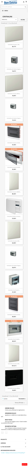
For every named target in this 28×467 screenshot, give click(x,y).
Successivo (22, 399)
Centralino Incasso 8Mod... (14, 93)
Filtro (23, 19)
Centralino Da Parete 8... (14, 290)
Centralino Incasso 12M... (14, 44)
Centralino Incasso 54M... (14, 363)
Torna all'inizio (20, 403)
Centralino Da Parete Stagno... (14, 69)
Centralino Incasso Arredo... (14, 142)
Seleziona (9, 19)
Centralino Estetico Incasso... (14, 216)
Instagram (6, 432)
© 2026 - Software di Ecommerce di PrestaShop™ (13, 452)
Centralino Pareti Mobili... (14, 339)
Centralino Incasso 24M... (14, 241)
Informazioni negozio (8, 450)
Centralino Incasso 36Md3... (14, 192)
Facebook (2, 432)
